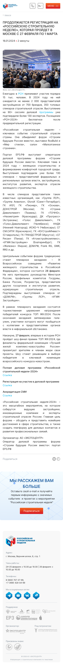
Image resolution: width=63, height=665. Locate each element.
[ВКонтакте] (54, 459)
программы (46, 112)
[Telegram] (58, 459)
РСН (20, 93)
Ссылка (7, 375)
